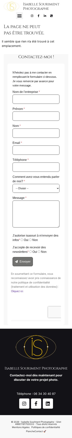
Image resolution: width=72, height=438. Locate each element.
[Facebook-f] (38, 15)
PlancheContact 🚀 (36, 431)
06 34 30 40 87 (45, 394)
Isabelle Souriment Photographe (41, 6)
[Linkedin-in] (45, 15)
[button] (19, 15)
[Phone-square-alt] (51, 15)
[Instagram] (32, 15)
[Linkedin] (48, 403)
